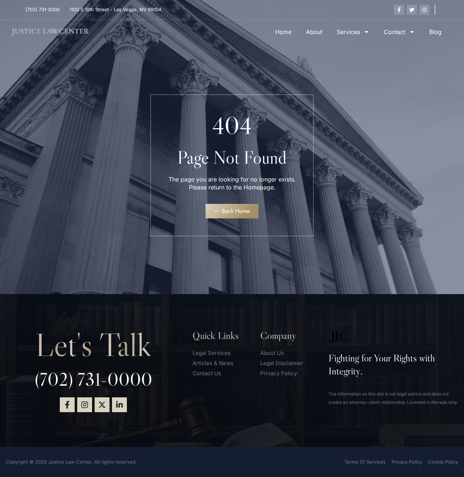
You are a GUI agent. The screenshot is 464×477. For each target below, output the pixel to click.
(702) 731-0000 (93, 379)
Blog (435, 31)
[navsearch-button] (445, 10)
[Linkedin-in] (119, 404)
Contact (394, 31)
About (314, 31)
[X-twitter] (102, 404)
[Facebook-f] (67, 404)
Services (348, 31)
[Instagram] (84, 404)
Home (283, 31)
